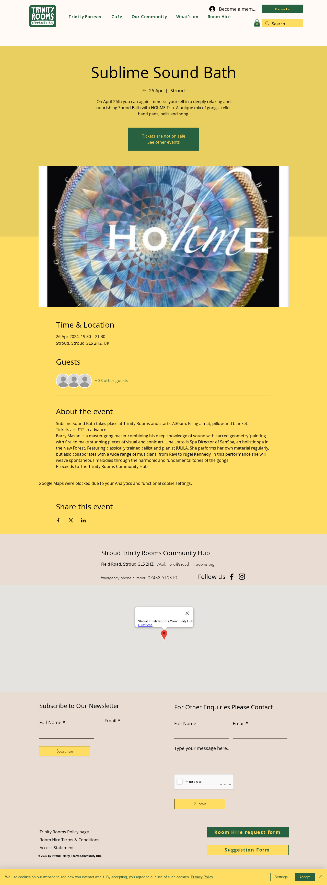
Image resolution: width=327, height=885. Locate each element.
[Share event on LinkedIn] (83, 520)
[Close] (321, 877)
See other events (163, 142)
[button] (257, 23)
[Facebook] (232, 577)
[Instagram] (242, 577)
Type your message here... (202, 748)
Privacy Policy (202, 876)
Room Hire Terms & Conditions (69, 840)
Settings (281, 876)
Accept (304, 876)
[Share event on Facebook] (58, 520)
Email (239, 723)
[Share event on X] (70, 520)
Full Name (185, 723)
